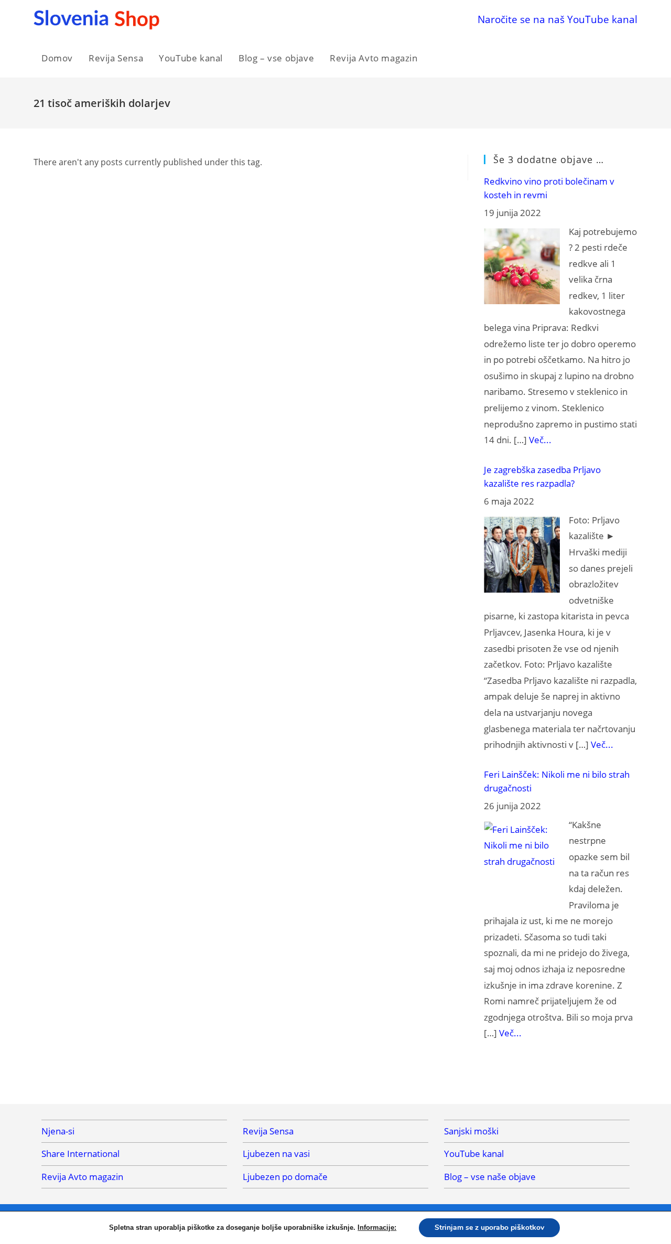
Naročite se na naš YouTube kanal (557, 19)
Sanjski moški (471, 1131)
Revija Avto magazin (82, 1177)
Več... (540, 440)
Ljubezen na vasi (276, 1154)
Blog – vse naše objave (490, 1177)
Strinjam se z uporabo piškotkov (489, 1227)
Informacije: (377, 1227)
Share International (80, 1154)
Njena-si (57, 1131)
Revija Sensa (268, 1131)
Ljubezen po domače (285, 1177)
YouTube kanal (474, 1154)
